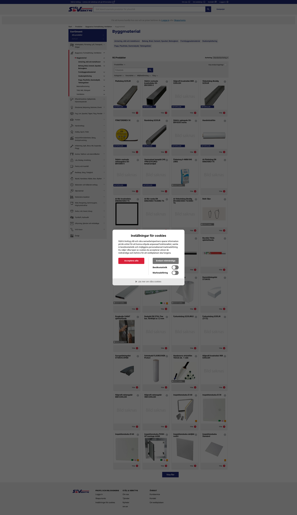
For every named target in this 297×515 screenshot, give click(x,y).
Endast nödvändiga (165, 261)
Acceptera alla (131, 261)
